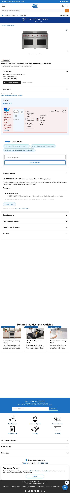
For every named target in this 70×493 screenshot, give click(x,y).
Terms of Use (6, 486)
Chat (26, 463)
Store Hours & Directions (36, 460)
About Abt (6, 446)
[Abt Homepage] (35, 6)
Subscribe (53, 409)
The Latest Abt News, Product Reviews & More (12, 1)
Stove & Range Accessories (8, 25)
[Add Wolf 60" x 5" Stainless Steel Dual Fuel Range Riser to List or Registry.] (65, 31)
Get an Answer (35, 163)
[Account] (63, 6)
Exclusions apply (47, 405)
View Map (6, 130)
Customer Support (9, 440)
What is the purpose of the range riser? (43, 146)
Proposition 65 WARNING (22, 209)
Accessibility (40, 486)
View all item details (27, 82)
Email (41, 124)
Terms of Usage (34, 471)
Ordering (5, 453)
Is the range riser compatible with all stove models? (19, 150)
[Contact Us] (37, 120)
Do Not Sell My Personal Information (56, 486)
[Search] (67, 10)
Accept (35, 477)
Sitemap (24, 486)
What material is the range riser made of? (16, 146)
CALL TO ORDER (16, 112)
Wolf (20, 95)
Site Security (31, 486)
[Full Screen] (68, 51)
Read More (9, 204)
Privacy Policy (16, 486)
